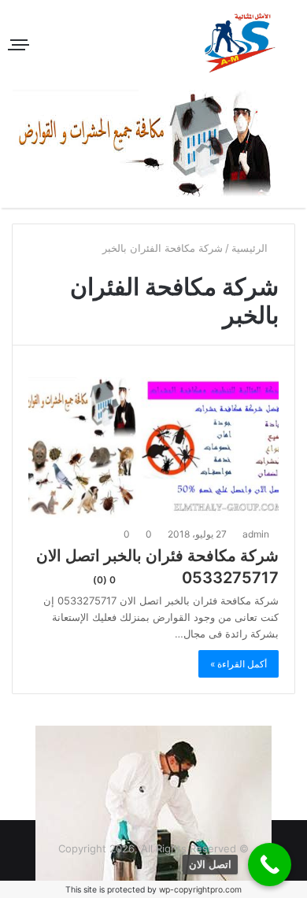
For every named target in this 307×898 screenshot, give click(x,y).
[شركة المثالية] (240, 43)
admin (257, 534)
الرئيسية (251, 248)
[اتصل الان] (269, 864)
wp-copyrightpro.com (200, 890)
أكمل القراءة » (238, 664)
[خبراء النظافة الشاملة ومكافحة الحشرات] (154, 143)
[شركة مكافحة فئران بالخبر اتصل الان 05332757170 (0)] (153, 447)
